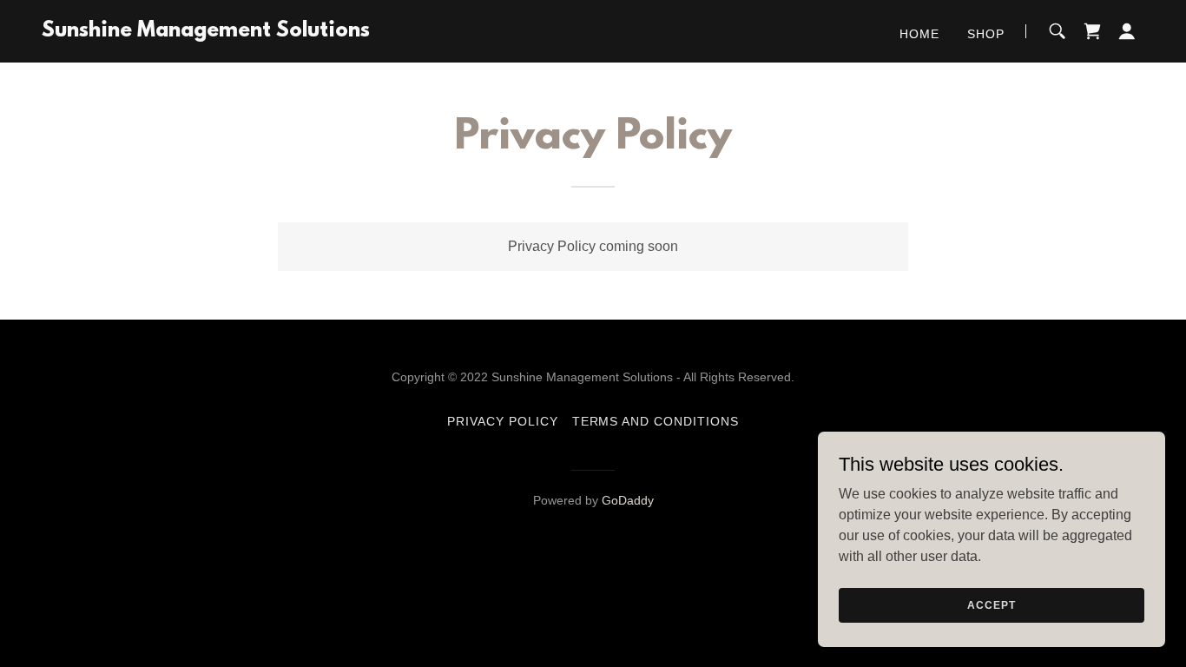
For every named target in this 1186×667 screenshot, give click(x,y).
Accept (991, 604)
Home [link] (919, 34)
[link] (206, 31)
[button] (1127, 31)
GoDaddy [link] (628, 500)
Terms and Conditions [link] (656, 421)
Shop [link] (986, 34)
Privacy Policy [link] (502, 421)
